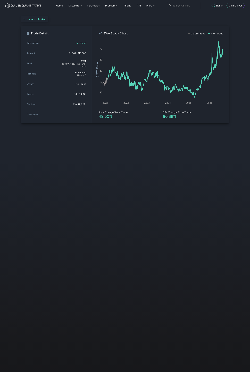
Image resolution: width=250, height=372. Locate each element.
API (139, 5)
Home (59, 5)
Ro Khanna (80, 72)
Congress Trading (36, 19)
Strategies (93, 5)
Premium (110, 5)
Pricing (127, 5)
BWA (83, 61)
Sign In (219, 5)
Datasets (73, 5)
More (149, 5)
